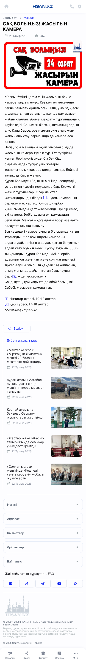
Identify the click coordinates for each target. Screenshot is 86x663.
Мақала (29, 17)
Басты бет (10, 17)
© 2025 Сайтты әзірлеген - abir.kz (22, 642)
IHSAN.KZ (42, 6)
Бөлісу (18, 328)
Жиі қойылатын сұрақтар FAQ (29, 574)
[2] (14, 276)
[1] (45, 198)
